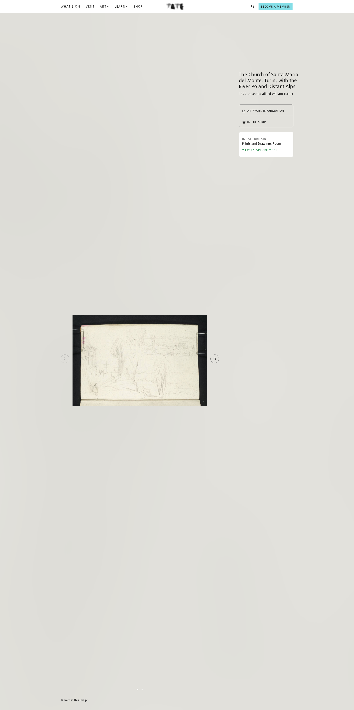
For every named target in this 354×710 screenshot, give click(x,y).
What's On (70, 7)
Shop (138, 7)
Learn (120, 7)
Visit (90, 7)
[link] (74, 700)
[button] (251, 6)
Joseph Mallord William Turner (270, 94)
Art (103, 7)
